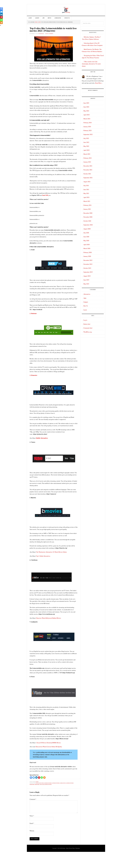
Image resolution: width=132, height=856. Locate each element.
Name (32, 816)
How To (85, 306)
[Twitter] (33, 777)
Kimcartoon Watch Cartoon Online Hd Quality (49, 747)
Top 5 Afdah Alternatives (43, 556)
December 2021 (87, 166)
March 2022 (86, 154)
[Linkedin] (36, 777)
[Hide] (0, 25)
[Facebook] (31, 777)
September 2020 (88, 225)
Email (32, 823)
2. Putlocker (33, 313)
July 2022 (86, 138)
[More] (44, 777)
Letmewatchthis (48, 783)
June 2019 (86, 280)
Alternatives (86, 294)
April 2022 (86, 150)
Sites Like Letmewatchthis (46, 784)
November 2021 (87, 170)
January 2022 (87, 162)
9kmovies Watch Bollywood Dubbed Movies (48, 618)
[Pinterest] (39, 777)
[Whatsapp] (41, 777)
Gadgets (85, 302)
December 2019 (87, 260)
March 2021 (86, 201)
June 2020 (86, 237)
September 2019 (88, 272)
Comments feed (87, 328)
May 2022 (86, 146)
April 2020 (86, 244)
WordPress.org (87, 332)
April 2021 (86, 197)
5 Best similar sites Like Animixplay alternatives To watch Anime (91, 64)
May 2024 (86, 111)
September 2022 (88, 134)
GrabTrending (66, 10)
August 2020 (86, 229)
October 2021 (87, 174)
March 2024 (86, 119)
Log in (85, 320)
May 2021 (86, 193)
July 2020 (86, 233)
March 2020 (86, 248)
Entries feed (86, 324)
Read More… (99, 83)
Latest (36, 781)
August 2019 (86, 276)
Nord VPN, (45, 195)
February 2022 (87, 158)
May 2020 (86, 240)
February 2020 (87, 252)
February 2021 (87, 205)
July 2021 (86, 185)
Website (32, 831)
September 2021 (88, 178)
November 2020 (87, 217)
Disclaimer (78, 848)
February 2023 (87, 130)
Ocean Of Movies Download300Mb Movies (49, 743)
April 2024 (86, 115)
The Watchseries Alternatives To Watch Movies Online (51, 552)
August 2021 (86, 182)
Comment (33, 799)
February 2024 (87, 123)
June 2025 (86, 103)
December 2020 (87, 213)
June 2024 (86, 107)
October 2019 (87, 268)
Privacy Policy (72, 848)
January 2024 (87, 126)
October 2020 (87, 221)
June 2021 (86, 189)
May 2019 (86, 284)
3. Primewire (33, 375)
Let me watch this (40, 783)
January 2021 (87, 209)
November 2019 (87, 264)
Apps (84, 298)
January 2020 (87, 256)
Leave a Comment (49, 33)
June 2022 (86, 142)
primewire (37, 784)
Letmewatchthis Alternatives (59, 783)
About (67, 848)
